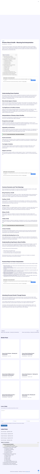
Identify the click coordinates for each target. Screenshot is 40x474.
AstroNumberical (5, 44)
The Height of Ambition (9, 451)
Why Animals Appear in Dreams (8, 57)
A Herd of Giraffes (7, 70)
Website (28, 421)
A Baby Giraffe (7, 69)
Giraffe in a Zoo (7, 67)
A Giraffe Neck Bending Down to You (10, 71)
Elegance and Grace (8, 452)
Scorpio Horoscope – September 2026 (7, 435)
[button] (16, 55)
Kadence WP (28, 471)
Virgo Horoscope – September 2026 (6, 440)
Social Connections (8, 450)
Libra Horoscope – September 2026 (6, 431)
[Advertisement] (20, 9)
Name (2, 421)
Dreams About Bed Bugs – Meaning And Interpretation (30, 332)
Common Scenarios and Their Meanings (9, 64)
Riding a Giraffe (7, 68)
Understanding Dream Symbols (7, 56)
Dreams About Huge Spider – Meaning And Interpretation (10, 332)
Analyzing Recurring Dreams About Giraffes (9, 72)
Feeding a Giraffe (7, 66)
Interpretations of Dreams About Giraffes (9, 447)
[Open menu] (38, 1)
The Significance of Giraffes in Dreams (11, 446)
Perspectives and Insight (9, 448)
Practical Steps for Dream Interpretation (9, 73)
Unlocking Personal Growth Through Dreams (10, 74)
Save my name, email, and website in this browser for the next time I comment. (13, 423)
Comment (3, 410)
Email (15, 421)
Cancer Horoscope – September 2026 (7, 433)
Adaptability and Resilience (9, 449)
